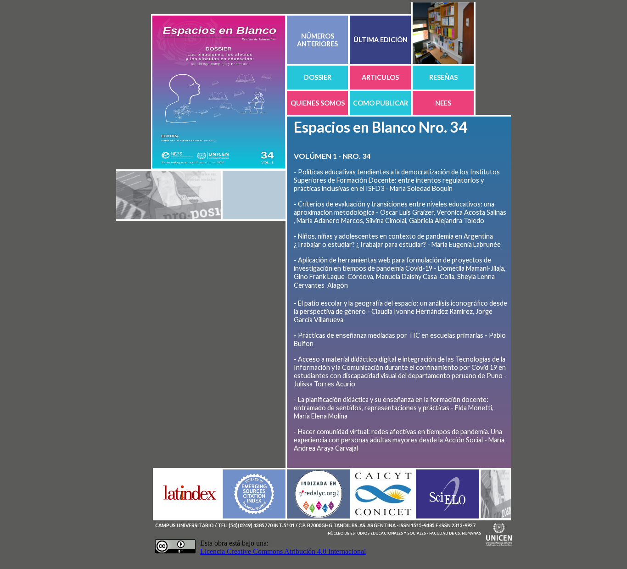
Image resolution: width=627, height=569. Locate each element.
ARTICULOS (380, 77)
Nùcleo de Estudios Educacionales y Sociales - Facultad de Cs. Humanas (404, 533)
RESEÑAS (443, 77)
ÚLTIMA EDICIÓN (380, 40)
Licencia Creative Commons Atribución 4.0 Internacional (283, 551)
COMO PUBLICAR (380, 103)
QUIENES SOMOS (318, 103)
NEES (443, 103)
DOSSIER (317, 77)
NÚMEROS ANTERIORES (317, 40)
